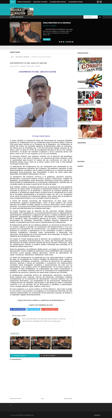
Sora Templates (19, 415)
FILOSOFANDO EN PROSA (75, 2)
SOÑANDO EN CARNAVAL (85, 121)
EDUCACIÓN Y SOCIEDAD (34, 66)
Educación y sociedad (40, 2)
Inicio (13, 2)
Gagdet (80, 166)
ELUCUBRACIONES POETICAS (58, 2)
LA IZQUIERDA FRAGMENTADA (86, 88)
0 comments (53, 25)
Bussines (81, 161)
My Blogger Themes (29, 415)
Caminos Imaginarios (24, 2)
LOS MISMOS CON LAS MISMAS (87, 105)
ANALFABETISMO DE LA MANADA (57, 23)
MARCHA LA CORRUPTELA (85, 71)
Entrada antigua (68, 398)
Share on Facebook (19, 309)
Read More (47, 39)
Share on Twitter (34, 309)
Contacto (97, 415)
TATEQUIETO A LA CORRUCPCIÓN (87, 138)
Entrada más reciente (15, 398)
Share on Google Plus (51, 309)
